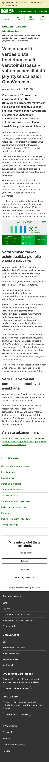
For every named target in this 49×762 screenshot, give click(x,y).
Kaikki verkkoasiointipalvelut (17, 614)
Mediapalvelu (7, 478)
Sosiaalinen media (10, 495)
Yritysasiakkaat (41, 11)
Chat (5, 641)
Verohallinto (7, 27)
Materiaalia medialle (11, 483)
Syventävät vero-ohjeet (17, 688)
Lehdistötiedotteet (10, 31)
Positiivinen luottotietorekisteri (18, 620)
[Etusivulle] (7, 10)
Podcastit (6, 513)
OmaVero (7, 603)
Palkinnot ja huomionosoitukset (16, 519)
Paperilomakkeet (11, 659)
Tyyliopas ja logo (9, 524)
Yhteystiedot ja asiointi (14, 647)
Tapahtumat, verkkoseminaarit (16, 501)
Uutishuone (21, 27)
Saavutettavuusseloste (14, 744)
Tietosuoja (8, 732)
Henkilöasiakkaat (25, 11)
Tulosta (6, 751)
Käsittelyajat (9, 665)
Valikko (6, 20)
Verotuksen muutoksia (12, 489)
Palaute (6, 738)
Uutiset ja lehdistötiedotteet (15, 466)
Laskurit (6, 608)
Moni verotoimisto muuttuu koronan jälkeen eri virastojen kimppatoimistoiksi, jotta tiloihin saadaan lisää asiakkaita (24, 441)
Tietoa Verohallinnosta (16, 714)
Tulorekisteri (9, 626)
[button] (24, 552)
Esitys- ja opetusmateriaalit (14, 507)
